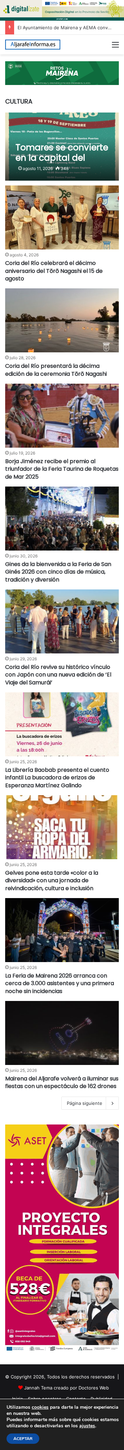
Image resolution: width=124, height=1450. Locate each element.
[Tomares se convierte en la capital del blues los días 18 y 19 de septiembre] (61, 147)
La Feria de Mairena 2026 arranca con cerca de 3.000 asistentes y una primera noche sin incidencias (59, 983)
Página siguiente (84, 1103)
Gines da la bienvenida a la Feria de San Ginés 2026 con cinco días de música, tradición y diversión (58, 572)
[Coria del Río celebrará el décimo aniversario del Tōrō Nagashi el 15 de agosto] (61, 217)
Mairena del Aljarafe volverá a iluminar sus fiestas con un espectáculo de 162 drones (61, 1082)
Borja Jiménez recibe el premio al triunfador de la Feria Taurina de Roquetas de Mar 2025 (61, 469)
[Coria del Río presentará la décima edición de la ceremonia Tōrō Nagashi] (61, 320)
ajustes (87, 1426)
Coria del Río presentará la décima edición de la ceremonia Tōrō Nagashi (56, 369)
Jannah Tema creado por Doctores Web (66, 1387)
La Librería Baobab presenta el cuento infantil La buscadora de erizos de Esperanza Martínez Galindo (57, 777)
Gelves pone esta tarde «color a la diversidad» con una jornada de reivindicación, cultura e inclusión (51, 880)
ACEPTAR (22, 1438)
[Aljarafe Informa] (32, 45)
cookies (40, 1407)
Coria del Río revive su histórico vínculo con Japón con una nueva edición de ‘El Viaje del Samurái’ (58, 674)
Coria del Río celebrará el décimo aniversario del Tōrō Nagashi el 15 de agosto (54, 270)
